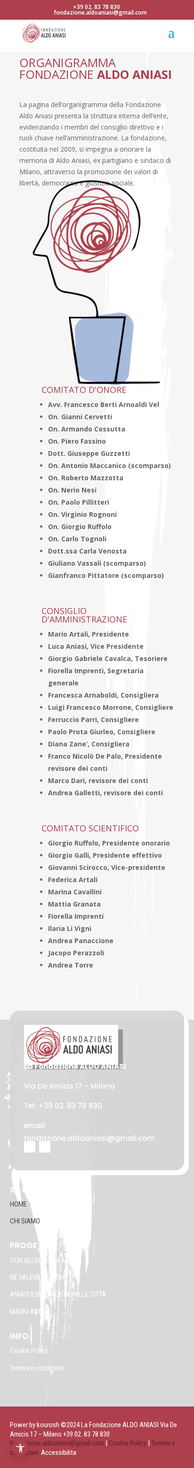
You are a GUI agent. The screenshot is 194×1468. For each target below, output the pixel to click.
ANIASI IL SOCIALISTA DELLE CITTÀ (58, 1294)
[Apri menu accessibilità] (20, 1448)
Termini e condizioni (37, 1368)
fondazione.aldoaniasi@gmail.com (57, 1443)
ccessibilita (60, 1452)
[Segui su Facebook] (29, 1147)
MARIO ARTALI (29, 1311)
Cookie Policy (29, 1350)
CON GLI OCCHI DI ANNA (44, 1260)
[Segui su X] (44, 1147)
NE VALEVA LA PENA (38, 1277)
